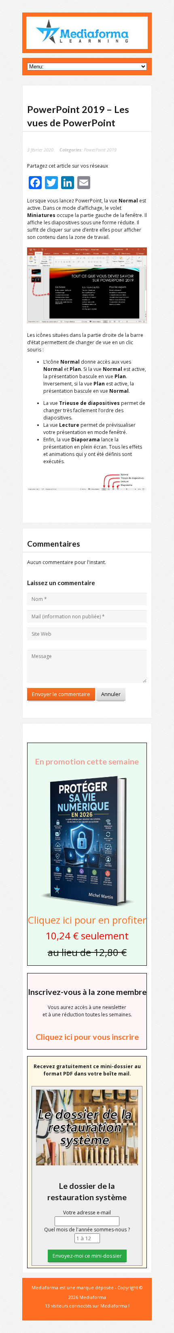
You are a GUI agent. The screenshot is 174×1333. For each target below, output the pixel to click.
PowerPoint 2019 (100, 150)
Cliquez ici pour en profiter (87, 919)
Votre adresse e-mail (87, 1212)
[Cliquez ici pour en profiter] (86, 906)
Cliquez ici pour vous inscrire (87, 1036)
